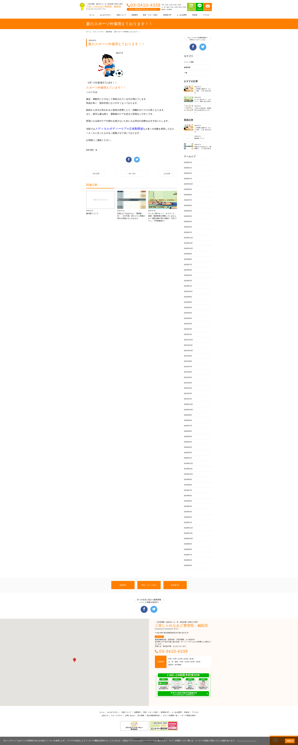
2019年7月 (188, 490)
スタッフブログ (98, 32)
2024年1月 (188, 232)
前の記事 (96, 174)
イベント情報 (189, 62)
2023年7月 (188, 264)
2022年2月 (188, 329)
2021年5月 (188, 377)
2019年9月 (188, 479)
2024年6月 (188, 205)
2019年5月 (188, 501)
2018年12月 (188, 528)
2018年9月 (188, 544)
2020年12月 (188, 404)
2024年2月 (188, 227)
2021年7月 (188, 366)
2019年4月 (188, 506)
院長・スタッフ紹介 (150, 15)
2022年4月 (188, 318)
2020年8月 (188, 420)
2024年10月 (188, 184)
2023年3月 (188, 275)
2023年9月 (188, 254)
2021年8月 (188, 361)
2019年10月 (188, 474)
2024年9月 (188, 189)
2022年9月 (188, 297)
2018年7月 (188, 555)
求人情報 (141, 715)
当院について (121, 15)
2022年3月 (188, 324)
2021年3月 (188, 388)
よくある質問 (182, 15)
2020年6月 (188, 431)
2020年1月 (188, 458)
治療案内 (134, 15)
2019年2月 (188, 517)
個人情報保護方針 (153, 715)
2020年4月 (188, 442)
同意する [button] (290, 741)
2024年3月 (188, 221)
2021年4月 (188, 383)
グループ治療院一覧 (170, 715)
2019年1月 (188, 522)
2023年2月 (188, 281)
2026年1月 (188, 168)
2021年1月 (188, 399)
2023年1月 (188, 286)
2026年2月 (188, 162)
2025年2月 (188, 173)
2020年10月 (188, 410)
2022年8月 (188, 302)
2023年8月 (188, 259)
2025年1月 (188, 179)
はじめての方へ (105, 15)
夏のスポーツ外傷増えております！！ (127, 32)
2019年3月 (188, 512)
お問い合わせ (130, 715)
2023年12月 (188, 238)
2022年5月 (188, 313)
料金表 (194, 15)
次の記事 (167, 174)
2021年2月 (188, 393)
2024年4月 (188, 216)
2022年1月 (188, 334)
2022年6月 (188, 307)
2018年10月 (188, 538)
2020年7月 (188, 426)
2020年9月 (188, 415)
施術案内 (123, 585)
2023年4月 (188, 270)
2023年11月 (188, 243)
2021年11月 (188, 345)
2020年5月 (188, 436)
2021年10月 (188, 350)
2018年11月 (188, 533)
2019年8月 (188, 485)
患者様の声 (167, 15)
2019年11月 (188, 469)
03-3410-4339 (145, 5)
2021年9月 (188, 356)
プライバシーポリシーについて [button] (246, 741)
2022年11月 (188, 291)
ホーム (91, 15)
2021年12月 (188, 340)
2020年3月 (188, 447)
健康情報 (109, 32)
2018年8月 (188, 549)
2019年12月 (188, 463)
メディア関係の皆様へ (188, 715)
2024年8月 (188, 195)
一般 (185, 73)
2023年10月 (188, 248)
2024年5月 (188, 211)
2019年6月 (188, 496)
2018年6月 (188, 560)
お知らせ (105, 715)
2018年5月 (188, 565)
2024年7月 (188, 200)
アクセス (206, 15)
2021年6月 (188, 372)
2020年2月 (188, 452)
